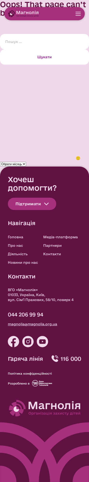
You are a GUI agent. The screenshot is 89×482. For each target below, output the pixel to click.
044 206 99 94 (25, 314)
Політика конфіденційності (30, 373)
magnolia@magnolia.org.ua (32, 324)
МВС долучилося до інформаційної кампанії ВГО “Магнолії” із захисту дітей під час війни (42, 79)
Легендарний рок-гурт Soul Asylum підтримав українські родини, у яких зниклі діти (38, 107)
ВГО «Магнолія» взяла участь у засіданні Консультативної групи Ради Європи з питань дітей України (43, 124)
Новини (8, 146)
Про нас (15, 245)
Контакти (52, 254)
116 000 (71, 359)
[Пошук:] (44, 41)
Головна (15, 237)
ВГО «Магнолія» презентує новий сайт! (42, 135)
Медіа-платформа (60, 237)
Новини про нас (23, 262)
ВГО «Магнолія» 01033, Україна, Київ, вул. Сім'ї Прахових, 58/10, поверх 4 (41, 295)
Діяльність (18, 254)
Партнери (52, 245)
